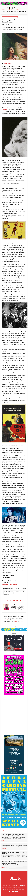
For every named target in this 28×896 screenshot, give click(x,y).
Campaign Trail (4, 867)
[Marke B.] (6, 608)
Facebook (16, 621)
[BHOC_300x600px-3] (14, 773)
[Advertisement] (14, 714)
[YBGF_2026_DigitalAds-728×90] (14, 630)
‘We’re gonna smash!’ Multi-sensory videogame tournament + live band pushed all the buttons (12, 835)
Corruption (24, 588)
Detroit (19, 589)
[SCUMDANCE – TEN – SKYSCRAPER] (14, 694)
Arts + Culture (6, 17)
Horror (23, 591)
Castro (8, 588)
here (8, 619)
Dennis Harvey (7, 63)
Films (17, 591)
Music (2, 840)
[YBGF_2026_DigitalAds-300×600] (14, 827)
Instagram (8, 623)
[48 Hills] (14, 8)
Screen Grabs (14, 17)
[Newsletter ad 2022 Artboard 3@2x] (14, 650)
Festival (22, 589)
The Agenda (3, 848)
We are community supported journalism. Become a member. (14, 890)
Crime (5, 589)
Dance (8, 589)
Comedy (19, 588)
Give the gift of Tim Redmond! (8, 844)
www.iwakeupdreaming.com (9, 584)
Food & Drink (3, 858)
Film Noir (13, 591)
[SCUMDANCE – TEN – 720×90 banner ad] (14, 3)
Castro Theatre (14, 588)
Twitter (20, 621)
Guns (20, 591)
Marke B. (5, 24)
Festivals (5, 591)
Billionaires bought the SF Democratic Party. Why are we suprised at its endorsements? (14, 862)
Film (9, 591)
